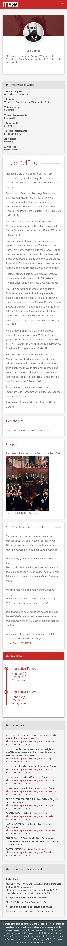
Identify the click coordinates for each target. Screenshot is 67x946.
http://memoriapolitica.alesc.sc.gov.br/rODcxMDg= (30, 769)
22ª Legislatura (19, 680)
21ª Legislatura (19, 703)
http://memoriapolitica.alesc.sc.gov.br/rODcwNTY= (31, 791)
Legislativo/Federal (24, 668)
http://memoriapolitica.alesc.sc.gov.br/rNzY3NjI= (29, 758)
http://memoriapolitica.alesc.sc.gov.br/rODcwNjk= (30, 816)
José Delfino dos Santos (33, 221)
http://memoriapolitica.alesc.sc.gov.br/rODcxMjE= (30, 805)
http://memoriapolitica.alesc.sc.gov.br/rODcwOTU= (31, 741)
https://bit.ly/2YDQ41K (18, 643)
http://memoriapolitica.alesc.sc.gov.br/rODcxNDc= (30, 852)
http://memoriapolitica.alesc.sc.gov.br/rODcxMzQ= (30, 780)
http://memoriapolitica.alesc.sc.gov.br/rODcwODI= (30, 830)
